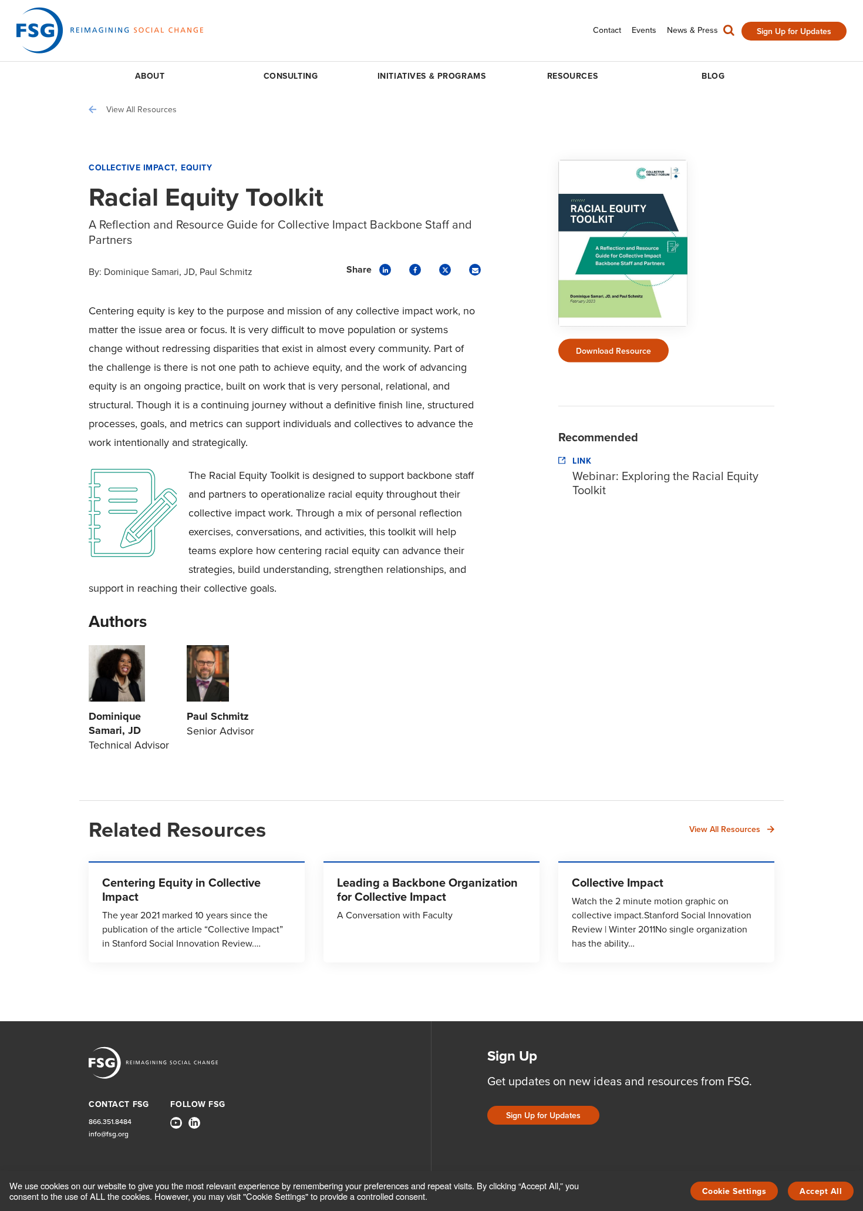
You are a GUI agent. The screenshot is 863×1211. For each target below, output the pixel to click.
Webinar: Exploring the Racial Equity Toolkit (665, 482)
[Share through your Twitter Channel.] (445, 270)
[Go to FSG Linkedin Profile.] (194, 1123)
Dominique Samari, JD (149, 271)
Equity (196, 167)
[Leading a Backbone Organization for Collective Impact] (431, 911)
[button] (728, 32)
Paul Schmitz (226, 271)
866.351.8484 (110, 1121)
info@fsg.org (109, 1133)
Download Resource (613, 351)
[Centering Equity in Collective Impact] (196, 911)
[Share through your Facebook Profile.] (415, 270)
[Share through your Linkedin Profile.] (385, 270)
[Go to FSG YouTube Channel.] (176, 1123)
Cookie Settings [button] (734, 1191)
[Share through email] (475, 270)
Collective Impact (132, 167)
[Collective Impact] (666, 911)
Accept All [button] (821, 1191)
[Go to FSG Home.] (109, 30)
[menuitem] (607, 30)
